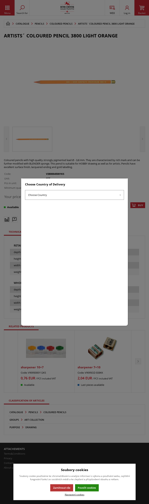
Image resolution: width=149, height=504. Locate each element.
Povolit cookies (87, 487)
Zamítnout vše (61, 487)
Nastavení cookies (74, 494)
